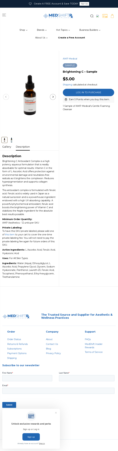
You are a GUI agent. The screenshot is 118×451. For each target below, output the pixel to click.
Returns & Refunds (17, 344)
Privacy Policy (53, 353)
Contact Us (52, 344)
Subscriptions (14, 348)
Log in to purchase (88, 92)
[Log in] (97, 16)
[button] (4, 15)
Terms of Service (94, 352)
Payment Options (16, 353)
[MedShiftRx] (58, 16)
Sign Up (84, 4)
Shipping (67, 84)
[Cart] (112, 16)
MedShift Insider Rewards (93, 346)
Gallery (6, 146)
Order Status (14, 339)
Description (23, 146)
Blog (48, 348)
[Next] (53, 97)
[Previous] (6, 97)
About (49, 339)
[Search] (90, 16)
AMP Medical (70, 58)
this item (10, 234)
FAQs (88, 339)
